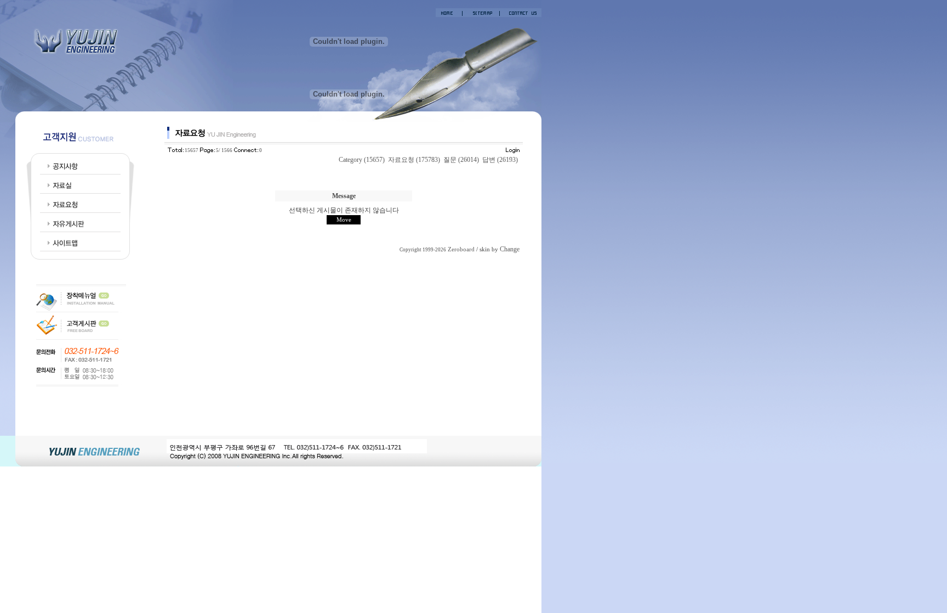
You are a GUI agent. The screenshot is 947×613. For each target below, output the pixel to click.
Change (510, 249)
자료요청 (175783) (414, 160)
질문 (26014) (461, 160)
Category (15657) (362, 160)
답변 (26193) (500, 160)
